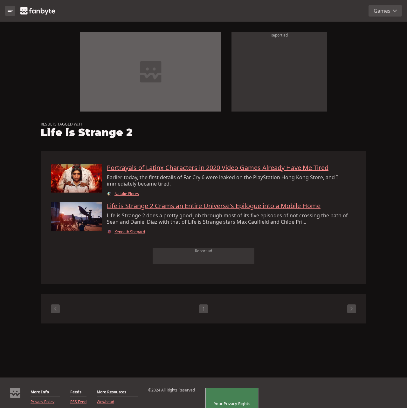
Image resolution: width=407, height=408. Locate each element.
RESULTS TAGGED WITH (62, 124)
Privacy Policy (42, 402)
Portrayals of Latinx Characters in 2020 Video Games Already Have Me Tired (217, 168)
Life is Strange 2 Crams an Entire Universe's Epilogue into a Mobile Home (214, 206)
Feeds (75, 392)
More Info (40, 392)
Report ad (279, 35)
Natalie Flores (126, 193)
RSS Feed (78, 402)
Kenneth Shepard (129, 232)
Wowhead (105, 402)
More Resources (111, 392)
